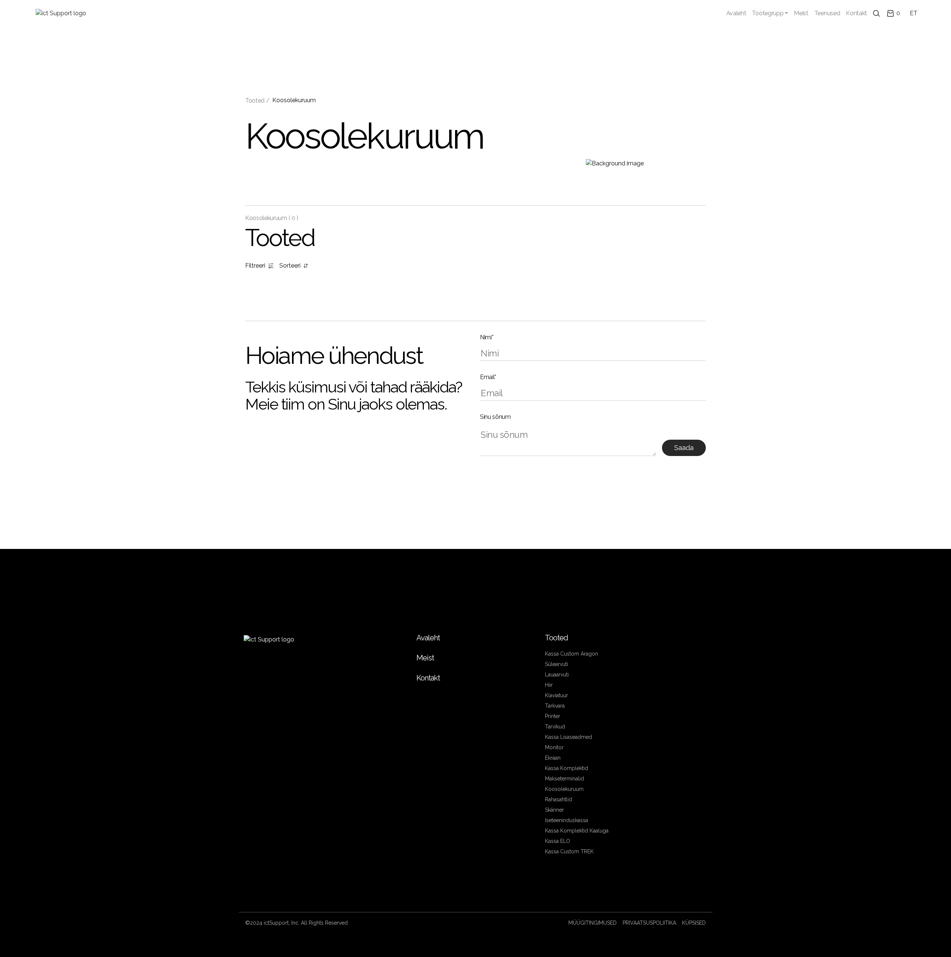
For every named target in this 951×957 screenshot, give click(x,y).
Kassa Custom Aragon (571, 654)
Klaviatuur (556, 695)
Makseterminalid (564, 779)
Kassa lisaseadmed (568, 737)
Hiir (549, 685)
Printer (552, 716)
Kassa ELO (557, 841)
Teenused (827, 13)
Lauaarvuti (557, 675)
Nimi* (486, 337)
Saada (684, 448)
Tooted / (257, 100)
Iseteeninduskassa (566, 820)
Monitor (554, 747)
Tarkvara (555, 706)
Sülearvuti (556, 664)
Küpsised (694, 923)
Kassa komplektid (566, 768)
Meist (801, 13)
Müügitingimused (592, 923)
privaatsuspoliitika (649, 923)
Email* (488, 377)
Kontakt (856, 13)
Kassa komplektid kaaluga (576, 831)
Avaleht (736, 13)
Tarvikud (555, 727)
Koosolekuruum (294, 100)
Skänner (554, 810)
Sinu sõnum (495, 416)
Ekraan (553, 758)
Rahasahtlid (558, 799)
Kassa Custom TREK (569, 851)
